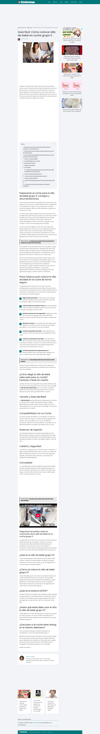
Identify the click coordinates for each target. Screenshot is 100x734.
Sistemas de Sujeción (29, 163)
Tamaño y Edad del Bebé (31, 159)
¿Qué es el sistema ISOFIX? (31, 178)
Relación (55, 2)
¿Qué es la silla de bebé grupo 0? (33, 174)
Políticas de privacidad (34, 732)
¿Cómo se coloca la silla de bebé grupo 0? (35, 176)
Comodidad (27, 167)
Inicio (49, 2)
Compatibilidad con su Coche (32, 161)
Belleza (66, 2)
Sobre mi (50, 732)
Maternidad (74, 2)
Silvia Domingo (24, 38)
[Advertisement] (50, 15)
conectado (36, 723)
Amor (61, 2)
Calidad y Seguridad (29, 165)
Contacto (44, 732)
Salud (80, 2)
